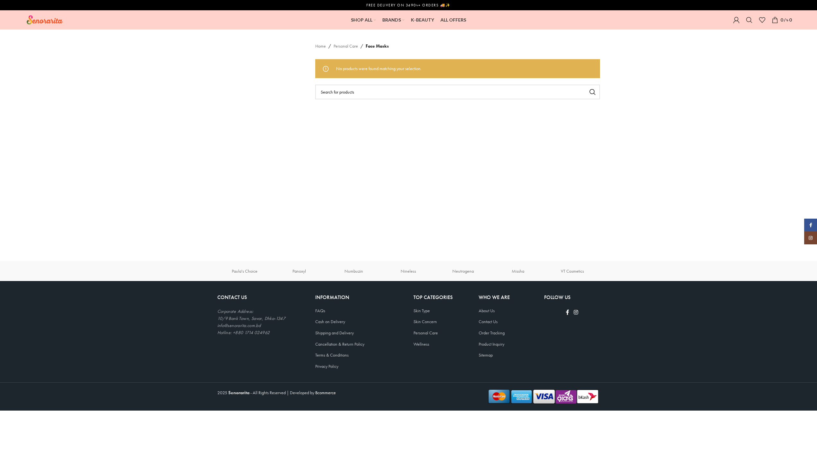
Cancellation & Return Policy (339, 344)
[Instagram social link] (575, 313)
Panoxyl (299, 271)
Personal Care (346, 46)
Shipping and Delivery (334, 333)
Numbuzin (353, 271)
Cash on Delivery (330, 321)
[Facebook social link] (567, 313)
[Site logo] (44, 19)
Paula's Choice (244, 271)
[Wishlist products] (762, 20)
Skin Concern (425, 321)
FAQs (320, 310)
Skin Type (421, 310)
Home (320, 46)
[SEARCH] (592, 92)
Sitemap (486, 355)
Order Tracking (492, 333)
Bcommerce (325, 392)
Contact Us (488, 321)
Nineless (408, 271)
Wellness (421, 344)
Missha (518, 271)
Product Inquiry (491, 344)
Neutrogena (463, 271)
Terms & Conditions (332, 355)
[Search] (749, 20)
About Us (487, 310)
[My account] (736, 20)
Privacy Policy (326, 366)
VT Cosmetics (572, 271)
